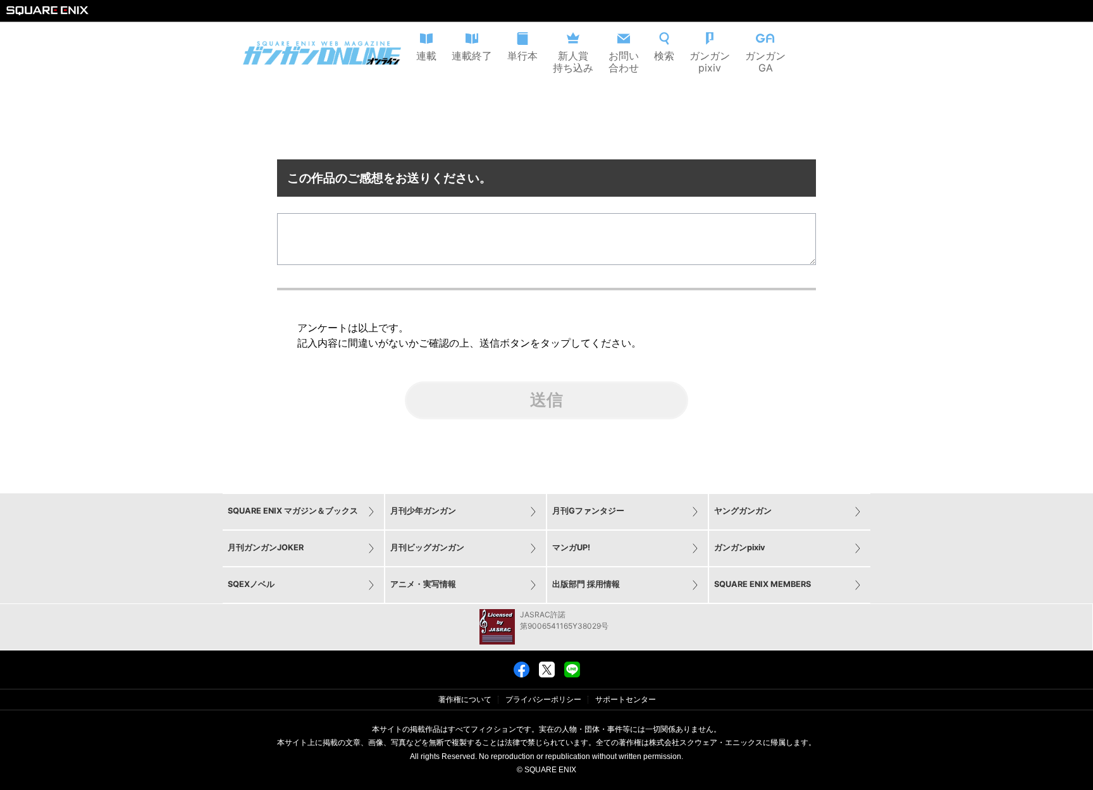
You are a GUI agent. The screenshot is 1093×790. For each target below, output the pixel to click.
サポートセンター (625, 699)
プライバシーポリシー (543, 699)
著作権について (464, 699)
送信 (546, 399)
